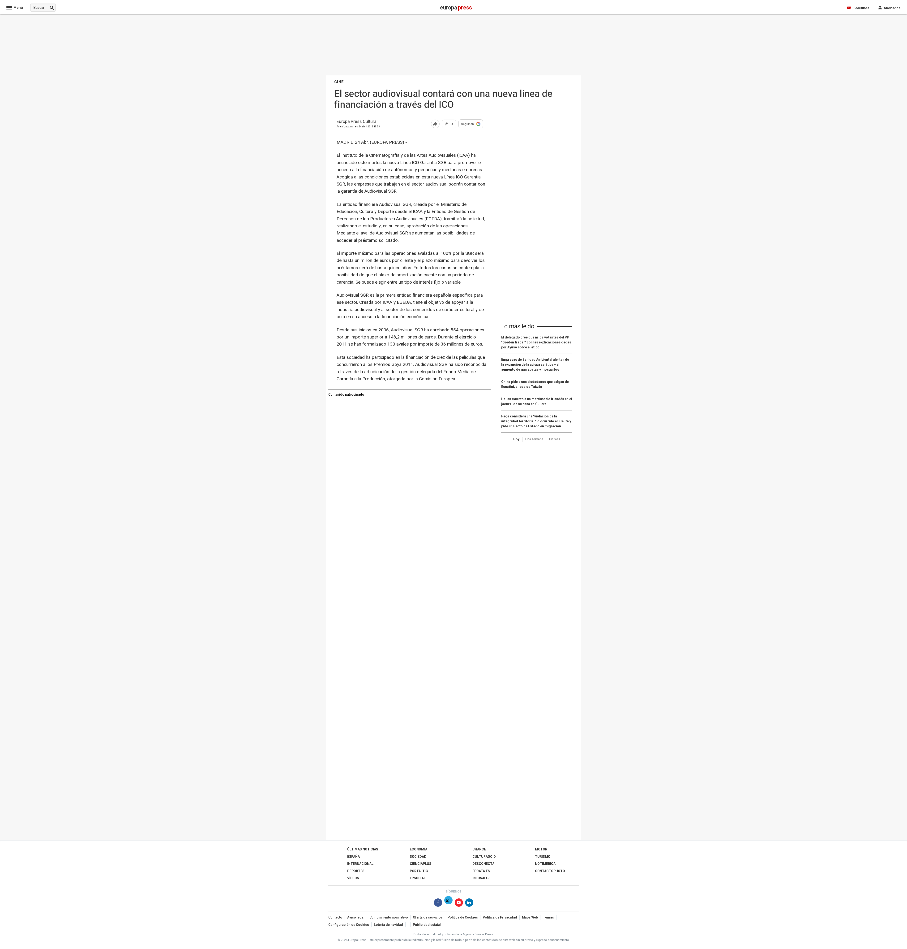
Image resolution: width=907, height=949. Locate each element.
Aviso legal (355, 917)
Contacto (335, 917)
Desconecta (483, 863)
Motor (541, 849)
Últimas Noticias (362, 849)
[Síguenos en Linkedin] (469, 903)
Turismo (542, 856)
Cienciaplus (420, 863)
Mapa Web (530, 917)
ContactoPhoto (550, 871)
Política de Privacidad (500, 917)
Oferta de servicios (428, 917)
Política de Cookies (463, 917)
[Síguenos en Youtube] (459, 903)
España (353, 856)
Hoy (516, 439)
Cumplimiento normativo (388, 917)
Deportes (355, 871)
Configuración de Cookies (348, 924)
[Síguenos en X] (448, 903)
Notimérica (545, 863)
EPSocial (418, 878)
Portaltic (419, 871)
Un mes (554, 439)
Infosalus (481, 878)
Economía (418, 849)
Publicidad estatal (427, 924)
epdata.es (481, 871)
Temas (548, 917)
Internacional (360, 863)
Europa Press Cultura (356, 121)
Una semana (534, 439)
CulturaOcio (484, 856)
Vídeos (353, 878)
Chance (479, 849)
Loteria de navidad (388, 924)
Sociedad (418, 856)
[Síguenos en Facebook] (438, 903)
